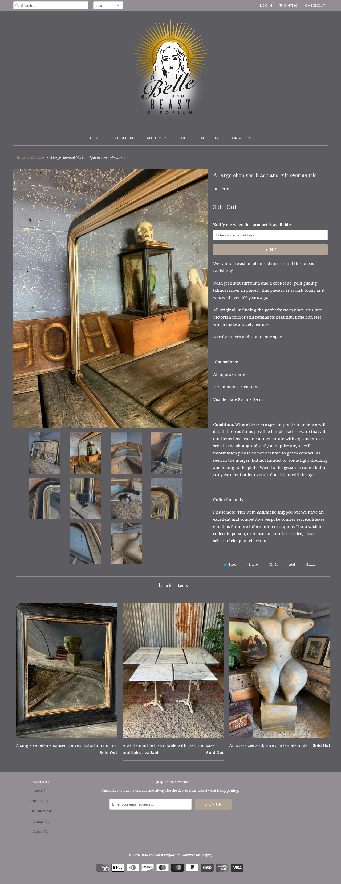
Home (95, 138)
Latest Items (123, 138)
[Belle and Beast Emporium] (170, 71)
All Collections (40, 811)
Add (292, 564)
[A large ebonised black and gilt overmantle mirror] (110, 298)
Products (37, 158)
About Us (209, 138)
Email (310, 564)
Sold (184, 138)
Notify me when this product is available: (252, 225)
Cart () (291, 5)
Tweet (232, 564)
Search (40, 791)
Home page (40, 801)
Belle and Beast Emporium (161, 855)
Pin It (273, 564)
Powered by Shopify (197, 855)
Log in (266, 5)
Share (253, 564)
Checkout (315, 5)
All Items (155, 138)
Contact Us (240, 138)
